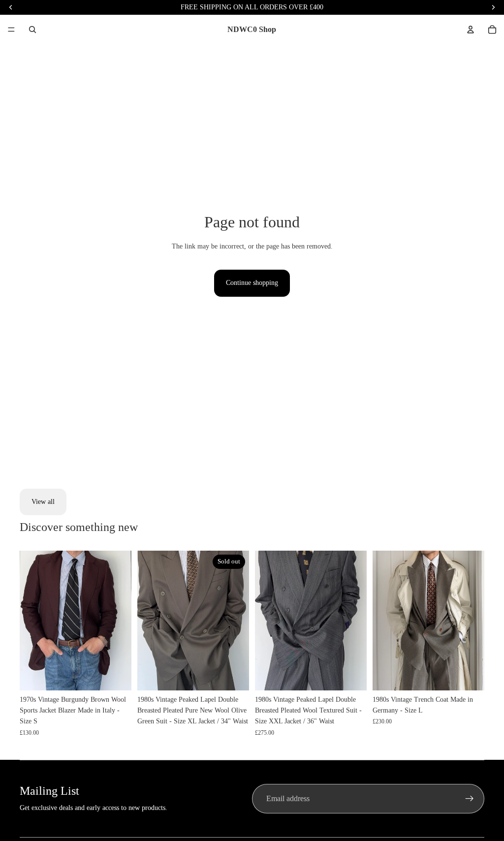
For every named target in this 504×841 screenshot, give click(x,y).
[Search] (32, 29)
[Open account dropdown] (470, 29)
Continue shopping (252, 282)
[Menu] (11, 29)
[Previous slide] (30, 620)
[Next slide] (120, 620)
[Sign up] (469, 798)
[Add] (116, 675)
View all (43, 501)
